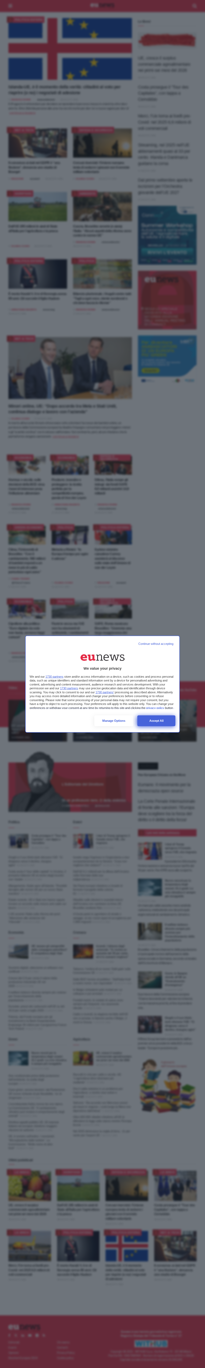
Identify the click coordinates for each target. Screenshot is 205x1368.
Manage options (113, 720)
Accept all (156, 720)
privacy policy (155, 708)
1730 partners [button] (54, 676)
